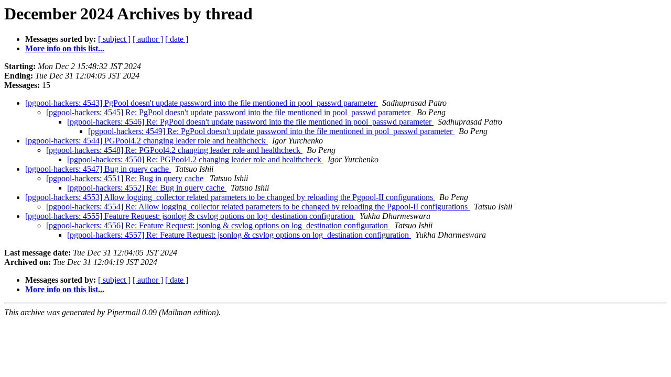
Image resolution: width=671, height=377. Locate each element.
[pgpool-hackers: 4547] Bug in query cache (98, 168)
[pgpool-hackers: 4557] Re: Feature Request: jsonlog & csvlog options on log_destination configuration (239, 234)
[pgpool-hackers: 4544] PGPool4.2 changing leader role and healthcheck (146, 140)
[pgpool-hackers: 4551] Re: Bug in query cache (125, 178)
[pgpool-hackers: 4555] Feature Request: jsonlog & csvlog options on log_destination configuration (190, 216)
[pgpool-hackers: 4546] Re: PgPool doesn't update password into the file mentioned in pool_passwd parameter (250, 121)
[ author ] (148, 39)
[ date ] (176, 39)
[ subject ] (114, 39)
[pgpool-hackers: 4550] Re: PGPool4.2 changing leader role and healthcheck (195, 159)
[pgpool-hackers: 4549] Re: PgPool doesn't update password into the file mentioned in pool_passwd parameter (271, 131)
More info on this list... (64, 48)
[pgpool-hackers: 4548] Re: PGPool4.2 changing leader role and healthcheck (174, 150)
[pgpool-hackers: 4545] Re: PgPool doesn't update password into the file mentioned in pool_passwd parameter (229, 112)
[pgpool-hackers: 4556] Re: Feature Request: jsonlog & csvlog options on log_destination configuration (218, 225)
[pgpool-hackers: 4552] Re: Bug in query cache (146, 187)
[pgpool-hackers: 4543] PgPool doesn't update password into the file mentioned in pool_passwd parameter (201, 102)
